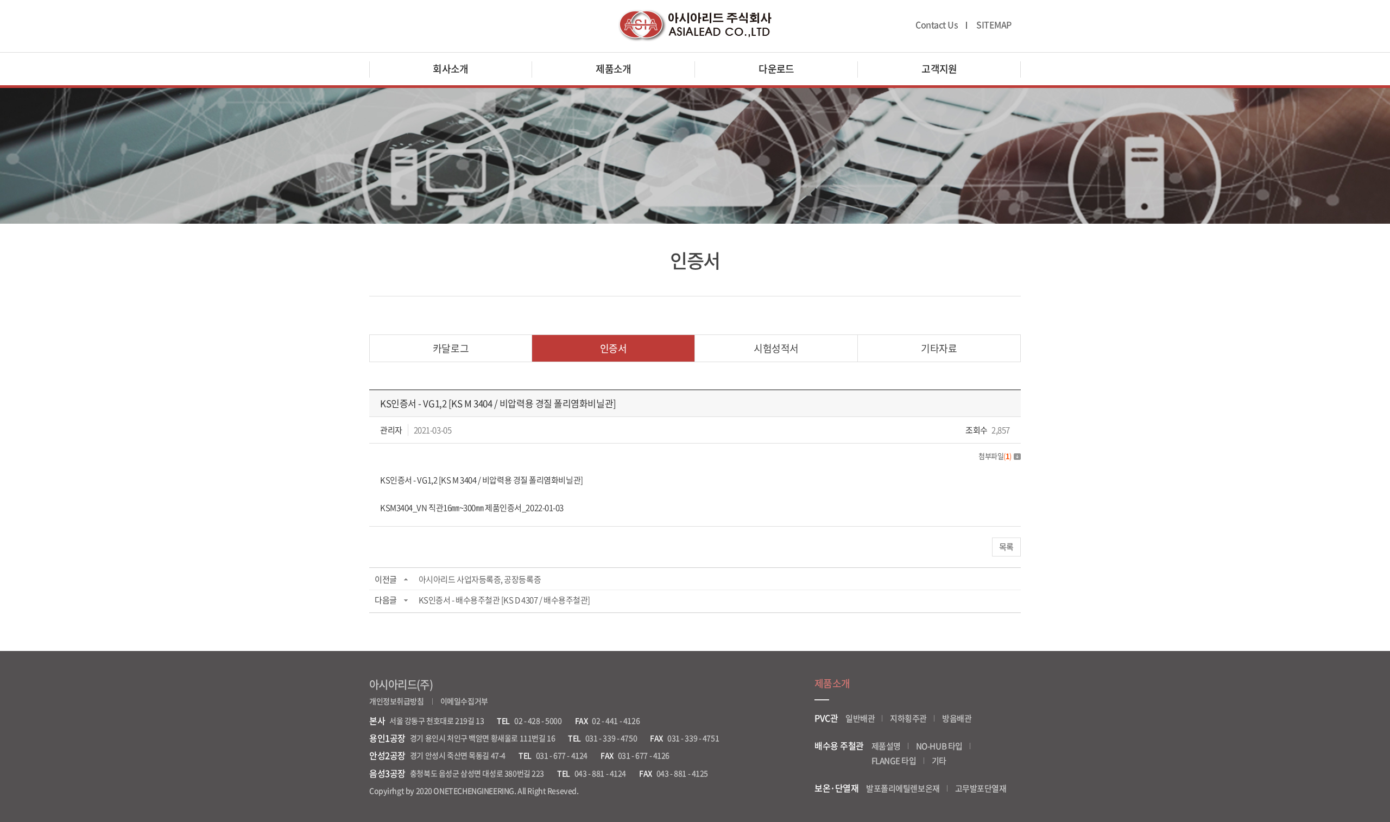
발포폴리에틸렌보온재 (903, 788)
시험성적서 (776, 348)
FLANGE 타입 (894, 761)
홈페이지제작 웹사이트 (614, 790)
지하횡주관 (908, 718)
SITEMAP (994, 24)
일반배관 (860, 718)
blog (657, 790)
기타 (939, 761)
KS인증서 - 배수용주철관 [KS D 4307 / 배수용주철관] (504, 600)
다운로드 (776, 68)
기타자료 (939, 348)
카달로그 (451, 348)
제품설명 (886, 746)
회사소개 (451, 68)
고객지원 (939, 68)
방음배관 (956, 718)
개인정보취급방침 (396, 701)
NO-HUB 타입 (939, 746)
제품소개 (613, 68)
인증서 (613, 348)
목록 (1006, 547)
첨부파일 (995, 456)
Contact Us (936, 24)
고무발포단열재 (981, 788)
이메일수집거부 (464, 701)
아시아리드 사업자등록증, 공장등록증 (480, 579)
